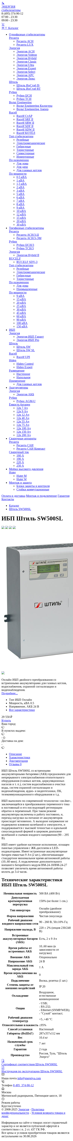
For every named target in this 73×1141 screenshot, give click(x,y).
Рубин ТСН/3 (25, 248)
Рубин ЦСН (24, 95)
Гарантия (63, 495)
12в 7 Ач (22, 408)
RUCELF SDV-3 (26, 262)
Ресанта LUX (25, 44)
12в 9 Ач (22, 411)
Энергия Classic (26, 61)
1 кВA (20, 180)
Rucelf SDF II (24, 126)
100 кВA (22, 323)
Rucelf (13, 112)
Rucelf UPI (23, 357)
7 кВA (20, 200)
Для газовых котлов (29, 170)
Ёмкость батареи (19, 404)
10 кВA (21, 211)
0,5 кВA (21, 177)
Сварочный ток (19, 452)
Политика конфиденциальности (22, 1111)
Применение (17, 380)
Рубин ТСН (23, 99)
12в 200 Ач (23, 435)
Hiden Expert (24, 367)
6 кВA (20, 197)
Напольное (23, 377)
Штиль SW (23, 346)
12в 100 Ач (23, 428)
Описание (15, 754)
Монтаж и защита (20, 482)
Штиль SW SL (25, 350)
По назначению (19, 160)
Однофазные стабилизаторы (27, 34)
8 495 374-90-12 (23, 1085)
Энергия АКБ (25, 394)
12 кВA (21, 214)
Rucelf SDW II (25, 129)
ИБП (12, 329)
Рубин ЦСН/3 (25, 245)
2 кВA (20, 187)
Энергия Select (25, 71)
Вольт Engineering (20, 102)
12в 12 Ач (22, 414)
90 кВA (21, 319)
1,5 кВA (21, 183)
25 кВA (21, 306)
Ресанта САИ (25, 445)
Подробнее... (9, 693)
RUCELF (15, 258)
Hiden (12, 360)
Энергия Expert (26, 68)
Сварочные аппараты (22, 438)
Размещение (17, 370)
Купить (6, 720)
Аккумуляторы (18, 387)
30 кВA (21, 224)
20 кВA (21, 221)
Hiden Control (25, 363)
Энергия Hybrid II (27, 255)
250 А (20, 465)
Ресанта (14, 37)
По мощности (18, 173)
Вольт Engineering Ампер (32, 109)
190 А (20, 458)
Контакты (7, 499)
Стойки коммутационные (32, 489)
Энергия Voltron (26, 54)
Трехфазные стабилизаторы (26, 228)
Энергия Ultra (25, 65)
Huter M (21, 475)
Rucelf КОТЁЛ (25, 132)
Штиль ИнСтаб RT (28, 88)
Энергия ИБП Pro (27, 340)
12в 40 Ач (22, 418)
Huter (12, 472)
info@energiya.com (29, 1078)
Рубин (13, 92)
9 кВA (20, 207)
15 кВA (21, 217)
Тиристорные (25, 149)
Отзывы (15, 764)
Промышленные (26, 289)
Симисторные (25, 153)
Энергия (14, 48)
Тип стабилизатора (21, 136)
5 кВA (20, 194)
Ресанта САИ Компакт (30, 448)
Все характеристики (22, 709)
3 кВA (20, 190)
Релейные (22, 139)
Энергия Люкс (25, 78)
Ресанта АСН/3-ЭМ (28, 238)
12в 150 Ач (23, 431)
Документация (18, 760)
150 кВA (22, 326)
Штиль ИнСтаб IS (27, 85)
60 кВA (21, 316)
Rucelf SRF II (24, 119)
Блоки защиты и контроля (33, 486)
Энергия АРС (25, 75)
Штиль (13, 82)
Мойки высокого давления (26, 469)
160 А (20, 455)
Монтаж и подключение (41, 495)
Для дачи (22, 166)
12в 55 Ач (22, 421)
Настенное (23, 374)
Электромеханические (30, 143)
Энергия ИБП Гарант (30, 336)
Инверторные (25, 156)
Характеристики (19, 757)
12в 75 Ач (22, 424)
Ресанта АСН (25, 41)
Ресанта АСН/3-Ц (27, 234)
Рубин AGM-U (26, 401)
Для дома (22, 163)
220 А (20, 462)
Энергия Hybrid (26, 58)
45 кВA (21, 312)
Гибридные (23, 146)
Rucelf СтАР (24, 116)
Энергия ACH (25, 51)
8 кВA (20, 204)
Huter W (21, 479)
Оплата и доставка (13, 495)
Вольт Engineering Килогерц (34, 105)
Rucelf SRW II (25, 122)
